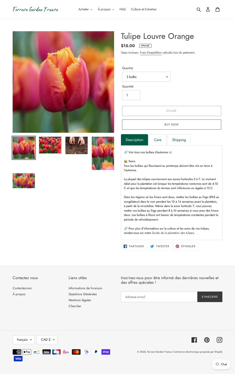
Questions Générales (83, 294)
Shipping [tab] (179, 139)
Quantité (127, 86)
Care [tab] (157, 139)
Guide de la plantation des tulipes (173, 233)
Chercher (75, 306)
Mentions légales (80, 300)
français (22, 339)
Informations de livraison (85, 288)
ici (170, 152)
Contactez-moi (22, 288)
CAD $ (45, 339)
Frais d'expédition (151, 52)
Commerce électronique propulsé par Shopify (197, 352)
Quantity (127, 68)
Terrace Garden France (159, 352)
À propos (19, 294)
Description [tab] (134, 139)
